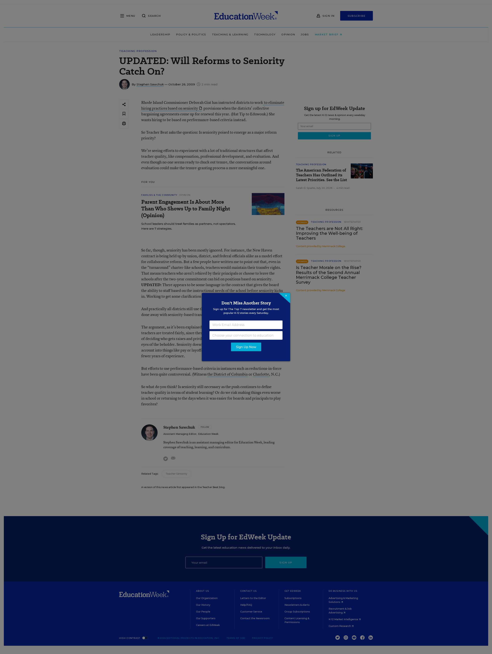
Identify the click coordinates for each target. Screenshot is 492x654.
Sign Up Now (246, 347)
